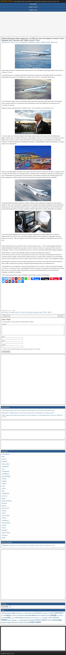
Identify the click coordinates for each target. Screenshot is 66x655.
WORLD (48, 42)
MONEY (4, 498)
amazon (8, 613)
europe (26, 615)
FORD (3, 486)
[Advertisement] (33, 24)
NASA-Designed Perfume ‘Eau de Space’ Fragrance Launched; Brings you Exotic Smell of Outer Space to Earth (28, 410)
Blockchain (31, 613)
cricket (3, 615)
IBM (5, 617)
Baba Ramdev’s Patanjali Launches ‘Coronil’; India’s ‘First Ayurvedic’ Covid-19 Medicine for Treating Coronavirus (28, 412)
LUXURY (50, 617)
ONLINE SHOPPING (7, 501)
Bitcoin (26, 613)
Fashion (39, 615)
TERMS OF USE (33, 10)
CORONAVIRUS (5, 471)
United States (35, 622)
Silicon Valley (29, 312)
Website (3, 344)
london (39, 617)
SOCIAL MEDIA (5, 515)
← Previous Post (5, 316)
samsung (23, 620)
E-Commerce (13, 615)
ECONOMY (21, 615)
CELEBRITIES (24, 42)
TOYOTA (4, 525)
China (3, 469)
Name (3, 336)
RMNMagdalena (5, 545)
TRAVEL (38, 42)
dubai (7, 615)
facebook (32, 615)
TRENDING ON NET (6, 1)
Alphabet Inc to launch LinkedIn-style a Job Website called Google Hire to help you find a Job (32, 545)
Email (3, 340)
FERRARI (4, 481)
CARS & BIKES (5, 464)
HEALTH (4, 488)
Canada (44, 613)
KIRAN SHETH (6, 42)
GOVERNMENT (60, 615)
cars (48, 613)
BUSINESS (4, 461)
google (53, 615)
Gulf (3, 617)
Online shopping (12, 620)
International (19, 617)
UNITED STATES (6, 532)
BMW (3, 456)
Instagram (13, 617)
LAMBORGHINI (5, 493)
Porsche (18, 620)
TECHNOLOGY (31, 42)
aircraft (4, 613)
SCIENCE (4, 510)
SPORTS (4, 518)
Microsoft (56, 617)
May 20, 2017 (15, 42)
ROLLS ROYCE (5, 508)
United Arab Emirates (12, 622)
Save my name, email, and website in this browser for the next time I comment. (22, 349)
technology (35, 312)
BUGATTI (4, 459)
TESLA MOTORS (6, 523)
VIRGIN (49, 312)
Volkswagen (4, 535)
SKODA (4, 513)
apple (13, 613)
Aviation (6, 312)
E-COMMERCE (5, 474)
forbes (48, 615)
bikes (23, 613)
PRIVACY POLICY (33, 7)
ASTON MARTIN (6, 454)
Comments (55, 42)
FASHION (4, 478)
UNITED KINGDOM (23, 622)
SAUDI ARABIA (30, 620)
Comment (4, 324)
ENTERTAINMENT (6, 476)
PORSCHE (4, 503)
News (23, 312)
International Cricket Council (30, 617)
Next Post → (61, 316)
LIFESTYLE (4, 496)
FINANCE (4, 483)
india (8, 617)
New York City (18, 312)
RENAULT (4, 505)
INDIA (3, 491)
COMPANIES (58, 613)
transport (40, 312)
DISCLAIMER (33, 4)
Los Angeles (12, 312)
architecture (19, 613)
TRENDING (43, 42)
